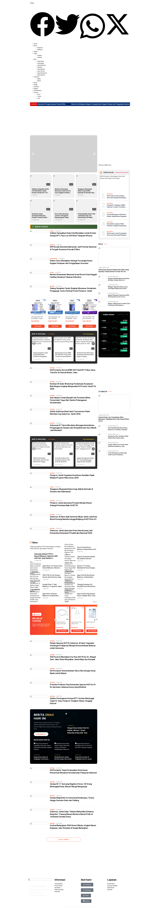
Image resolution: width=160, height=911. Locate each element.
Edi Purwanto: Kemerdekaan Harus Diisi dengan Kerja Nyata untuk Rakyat (116, 197)
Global (35, 51)
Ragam (36, 88)
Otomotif (36, 77)
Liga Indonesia (41, 65)
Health (36, 84)
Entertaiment (37, 90)
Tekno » (95, 602)
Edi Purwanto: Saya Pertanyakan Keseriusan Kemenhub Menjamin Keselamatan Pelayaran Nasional (117, 235)
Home (35, 44)
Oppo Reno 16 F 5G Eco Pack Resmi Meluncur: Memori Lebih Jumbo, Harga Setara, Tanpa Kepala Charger (52, 569)
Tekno (35, 53)
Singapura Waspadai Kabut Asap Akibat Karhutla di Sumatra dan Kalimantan (86, 191)
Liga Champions (42, 73)
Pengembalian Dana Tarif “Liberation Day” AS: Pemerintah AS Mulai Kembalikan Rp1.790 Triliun (86, 217)
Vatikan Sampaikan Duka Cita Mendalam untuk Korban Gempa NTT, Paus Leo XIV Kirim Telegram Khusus (40, 192)
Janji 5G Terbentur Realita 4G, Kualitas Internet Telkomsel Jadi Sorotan (86, 558)
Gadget (39, 55)
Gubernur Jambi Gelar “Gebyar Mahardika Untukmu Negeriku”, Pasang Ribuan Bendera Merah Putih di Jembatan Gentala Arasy (72, 814)
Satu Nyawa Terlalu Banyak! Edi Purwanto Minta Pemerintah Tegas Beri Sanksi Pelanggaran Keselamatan (70, 400)
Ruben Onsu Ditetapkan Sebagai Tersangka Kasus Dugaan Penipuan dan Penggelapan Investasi (68, 104)
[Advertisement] (80, 121)
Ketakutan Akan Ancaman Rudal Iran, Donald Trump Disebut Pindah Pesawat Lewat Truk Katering (39, 217)
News (35, 45)
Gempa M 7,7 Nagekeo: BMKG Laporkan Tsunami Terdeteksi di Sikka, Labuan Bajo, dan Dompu (117, 206)
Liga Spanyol (41, 69)
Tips (38, 98)
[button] (42, 24)
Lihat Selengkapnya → (89, 334)
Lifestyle (36, 86)
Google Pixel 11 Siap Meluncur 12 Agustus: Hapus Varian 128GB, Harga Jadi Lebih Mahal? (52, 587)
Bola (35, 59)
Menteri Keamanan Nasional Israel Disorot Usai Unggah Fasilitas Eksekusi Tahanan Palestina (63, 192)
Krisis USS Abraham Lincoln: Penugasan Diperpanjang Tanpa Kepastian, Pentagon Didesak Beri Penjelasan (63, 217)
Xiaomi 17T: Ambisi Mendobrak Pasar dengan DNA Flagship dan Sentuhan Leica (86, 569)
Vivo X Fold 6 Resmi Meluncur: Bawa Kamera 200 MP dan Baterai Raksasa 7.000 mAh (87, 550)
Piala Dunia (40, 61)
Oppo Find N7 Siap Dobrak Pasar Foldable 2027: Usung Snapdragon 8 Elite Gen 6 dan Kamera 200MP (86, 596)
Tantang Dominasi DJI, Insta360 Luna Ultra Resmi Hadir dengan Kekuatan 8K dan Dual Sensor (86, 587)
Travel (39, 96)
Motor (39, 81)
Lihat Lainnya (63, 839)
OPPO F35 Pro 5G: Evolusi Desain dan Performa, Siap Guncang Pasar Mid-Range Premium (51, 578)
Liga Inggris (40, 63)
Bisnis (35, 82)
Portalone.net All (81, 906)
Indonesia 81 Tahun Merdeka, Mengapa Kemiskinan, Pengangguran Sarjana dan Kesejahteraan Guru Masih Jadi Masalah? (73, 427)
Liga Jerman (41, 71)
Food (38, 94)
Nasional (39, 49)
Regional (39, 47)
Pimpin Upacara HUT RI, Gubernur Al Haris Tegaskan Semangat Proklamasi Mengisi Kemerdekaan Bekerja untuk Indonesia (72, 645)
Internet (39, 57)
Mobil (39, 79)
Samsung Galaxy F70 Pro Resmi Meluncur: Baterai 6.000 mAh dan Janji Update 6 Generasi (46, 556)
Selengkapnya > (41, 734)
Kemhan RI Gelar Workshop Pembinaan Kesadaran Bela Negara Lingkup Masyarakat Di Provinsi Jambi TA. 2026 (73, 386)
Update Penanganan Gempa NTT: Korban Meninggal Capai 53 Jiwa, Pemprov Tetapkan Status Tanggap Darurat (72, 701)
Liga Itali (39, 67)
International (41, 75)
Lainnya (36, 92)
